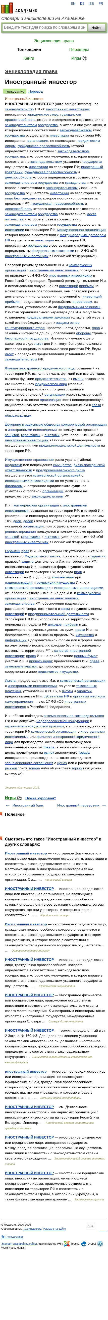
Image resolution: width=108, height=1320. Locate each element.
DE (82, 3)
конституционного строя (25, 328)
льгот (38, 343)
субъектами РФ (56, 696)
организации (54, 394)
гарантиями (30, 435)
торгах (77, 768)
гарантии (98, 556)
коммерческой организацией (56, 475)
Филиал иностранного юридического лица (40, 368)
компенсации (63, 577)
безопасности (16, 338)
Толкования (29, 49)
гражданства (75, 182)
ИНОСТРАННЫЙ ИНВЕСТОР (29, 889)
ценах (62, 763)
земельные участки (21, 666)
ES (91, 3)
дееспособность (18, 177)
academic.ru (19, 7)
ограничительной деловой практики (34, 726)
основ (74, 323)
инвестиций (68, 286)
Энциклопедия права (54, 41)
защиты (62, 323)
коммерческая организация (36, 505)
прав (96, 328)
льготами (52, 435)
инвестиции (59, 135)
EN (73, 3)
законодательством (21, 125)
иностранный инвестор (26, 1071)
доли (17, 521)
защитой (12, 435)
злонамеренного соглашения (29, 763)
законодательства (19, 603)
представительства (51, 379)
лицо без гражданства (23, 198)
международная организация (81, 230)
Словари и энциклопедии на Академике (43, 18)
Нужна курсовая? (40, 798)
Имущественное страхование (29, 460)
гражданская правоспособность (44, 146)
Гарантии (12, 551)
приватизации (40, 661)
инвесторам (82, 302)
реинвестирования (20, 531)
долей (28, 521)
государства (48, 125)
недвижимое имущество (58, 671)
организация (37, 141)
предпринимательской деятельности (69, 445)
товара (49, 747)
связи (96, 405)
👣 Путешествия (12, 1236)
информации (16, 640)
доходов (55, 624)
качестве (61, 651)
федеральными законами (53, 251)
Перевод (35, 91)
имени (78, 379)
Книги (29, 58)
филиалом (14, 486)
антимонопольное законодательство (74, 716)
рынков (11, 768)
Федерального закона (43, 556)
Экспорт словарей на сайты (19, 1243)
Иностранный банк (28, 805)
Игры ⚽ (79, 58)
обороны (83, 333)
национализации (19, 582)
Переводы (79, 49)
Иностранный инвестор (26, 853)
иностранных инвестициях (68, 109)
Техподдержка (32, 1228)
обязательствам (18, 415)
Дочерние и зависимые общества (32, 424)
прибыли (86, 286)
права (80, 630)
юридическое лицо (42, 114)
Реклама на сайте (54, 1228)
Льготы (10, 680)
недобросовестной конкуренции (62, 721)
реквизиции (46, 582)
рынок (49, 752)
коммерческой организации (84, 424)
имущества (62, 465)
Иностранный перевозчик (78, 805)
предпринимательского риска (60, 470)
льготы (67, 691)
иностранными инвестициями (54, 270)
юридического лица (51, 384)
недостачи (13, 465)
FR (101, 3)
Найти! (96, 28)
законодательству (19, 109)
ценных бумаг (85, 656)
